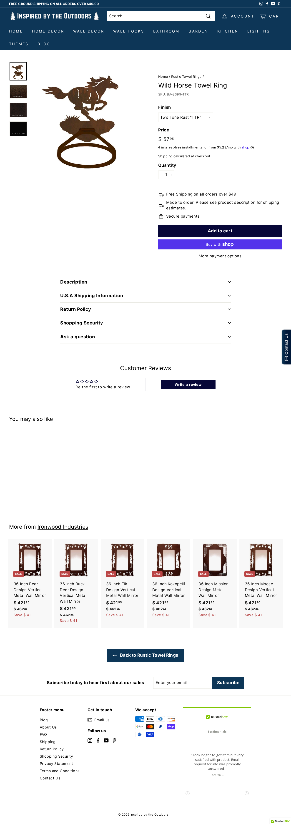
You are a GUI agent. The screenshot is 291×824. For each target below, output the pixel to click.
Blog (44, 44)
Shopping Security (56, 756)
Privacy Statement (56, 763)
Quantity (167, 165)
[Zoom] (87, 118)
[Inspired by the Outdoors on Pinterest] (114, 740)
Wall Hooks (128, 31)
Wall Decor (88, 31)
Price (163, 130)
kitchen (227, 31)
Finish (164, 107)
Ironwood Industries (63, 526)
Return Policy (52, 749)
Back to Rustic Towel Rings (148, 655)
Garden (198, 31)
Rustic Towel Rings (186, 76)
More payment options (220, 256)
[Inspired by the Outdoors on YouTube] (106, 740)
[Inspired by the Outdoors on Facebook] (98, 740)
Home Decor (48, 31)
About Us (48, 727)
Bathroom (166, 31)
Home (16, 31)
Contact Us (50, 778)
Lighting (258, 31)
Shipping (165, 156)
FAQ (43, 734)
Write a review (188, 384)
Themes (18, 44)
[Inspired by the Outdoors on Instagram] (90, 740)
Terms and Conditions (60, 771)
